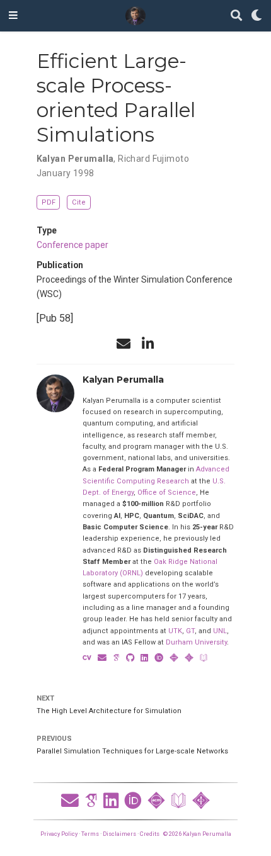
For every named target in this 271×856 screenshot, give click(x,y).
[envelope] (123, 343)
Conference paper (72, 245)
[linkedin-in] (147, 343)
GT (190, 631)
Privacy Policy (59, 833)
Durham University (196, 642)
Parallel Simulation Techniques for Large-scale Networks (132, 751)
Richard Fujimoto (153, 159)
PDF (48, 202)
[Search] (236, 16)
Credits (149, 833)
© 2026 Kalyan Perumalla (197, 833)
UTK (175, 631)
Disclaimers (119, 833)
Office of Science (166, 492)
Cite (79, 202)
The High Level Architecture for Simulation (109, 711)
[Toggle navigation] (13, 15)
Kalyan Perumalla (75, 159)
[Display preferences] (256, 16)
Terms (90, 833)
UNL (220, 631)
